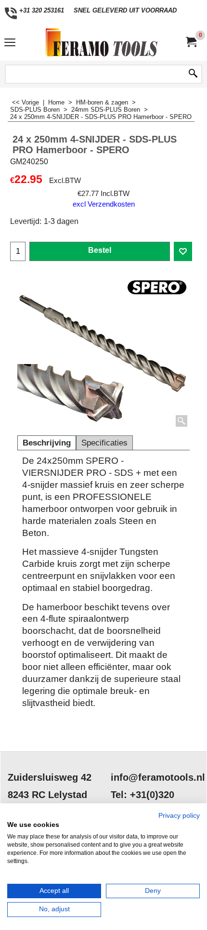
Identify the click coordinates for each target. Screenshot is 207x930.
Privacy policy (179, 815)
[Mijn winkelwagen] (190, 42)
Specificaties (104, 442)
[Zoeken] (193, 74)
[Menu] (9, 43)
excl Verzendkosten (104, 204)
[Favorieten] (183, 251)
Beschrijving (47, 442)
